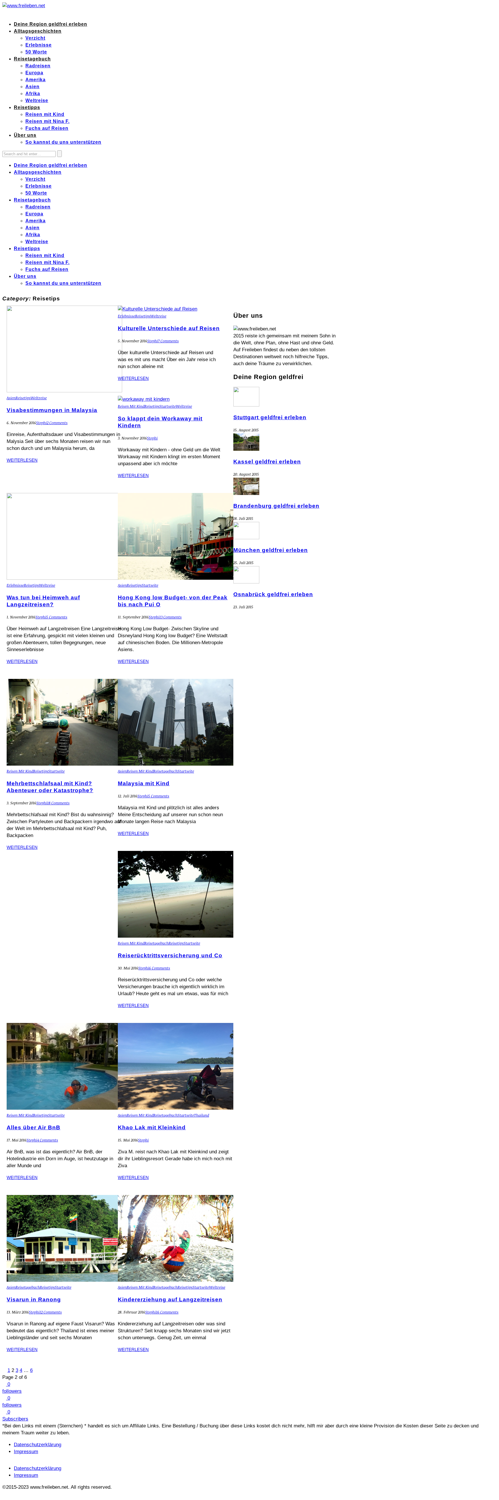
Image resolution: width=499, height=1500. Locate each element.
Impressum (26, 1451)
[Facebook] (4, 12)
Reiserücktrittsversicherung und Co (170, 955)
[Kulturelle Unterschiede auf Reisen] (157, 309)
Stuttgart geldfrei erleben (269, 417)
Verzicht (35, 38)
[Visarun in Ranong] (64, 1280)
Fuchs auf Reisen (46, 128)
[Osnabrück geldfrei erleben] (246, 582)
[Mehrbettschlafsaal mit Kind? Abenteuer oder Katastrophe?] (64, 764)
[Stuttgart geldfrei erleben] (246, 405)
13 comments (170, 617)
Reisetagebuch (32, 58)
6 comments (159, 968)
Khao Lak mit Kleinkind (152, 1127)
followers (12, 1391)
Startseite (167, 406)
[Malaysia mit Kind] (175, 764)
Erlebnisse (38, 45)
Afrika (32, 93)
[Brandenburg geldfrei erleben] (246, 493)
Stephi (41, 422)
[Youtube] (23, 12)
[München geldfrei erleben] (246, 537)
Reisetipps (27, 107)
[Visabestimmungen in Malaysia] (64, 391)
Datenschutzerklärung (37, 1444)
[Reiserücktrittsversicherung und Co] (175, 936)
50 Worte (36, 51)
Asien (32, 86)
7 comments (168, 340)
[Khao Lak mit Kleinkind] (175, 1108)
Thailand (201, 1115)
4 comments (47, 1140)
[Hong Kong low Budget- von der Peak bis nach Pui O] (175, 578)
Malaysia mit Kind (144, 783)
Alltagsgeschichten (38, 31)
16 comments (167, 1312)
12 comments (51, 1312)
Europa (34, 72)
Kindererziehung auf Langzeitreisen (170, 1299)
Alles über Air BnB (33, 1127)
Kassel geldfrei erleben (267, 462)
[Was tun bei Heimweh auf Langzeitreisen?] (64, 578)
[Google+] (12, 12)
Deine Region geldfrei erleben (50, 24)
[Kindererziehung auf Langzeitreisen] (175, 1280)
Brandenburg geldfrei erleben (276, 506)
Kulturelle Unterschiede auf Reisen (169, 328)
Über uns (25, 135)
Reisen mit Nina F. (47, 121)
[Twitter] (8, 12)
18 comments (58, 803)
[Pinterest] (15, 12)
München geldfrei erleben (270, 550)
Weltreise (36, 100)
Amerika (35, 79)
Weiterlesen (22, 460)
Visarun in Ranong (34, 1299)
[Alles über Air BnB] (64, 1108)
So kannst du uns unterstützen (63, 142)
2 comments (57, 422)
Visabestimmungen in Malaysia (52, 410)
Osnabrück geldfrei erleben (273, 594)
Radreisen (38, 65)
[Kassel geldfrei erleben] (246, 449)
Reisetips (23, 397)
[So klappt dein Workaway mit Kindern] (144, 399)
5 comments (56, 617)
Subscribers (15, 1419)
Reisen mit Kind (44, 114)
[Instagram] (19, 12)
